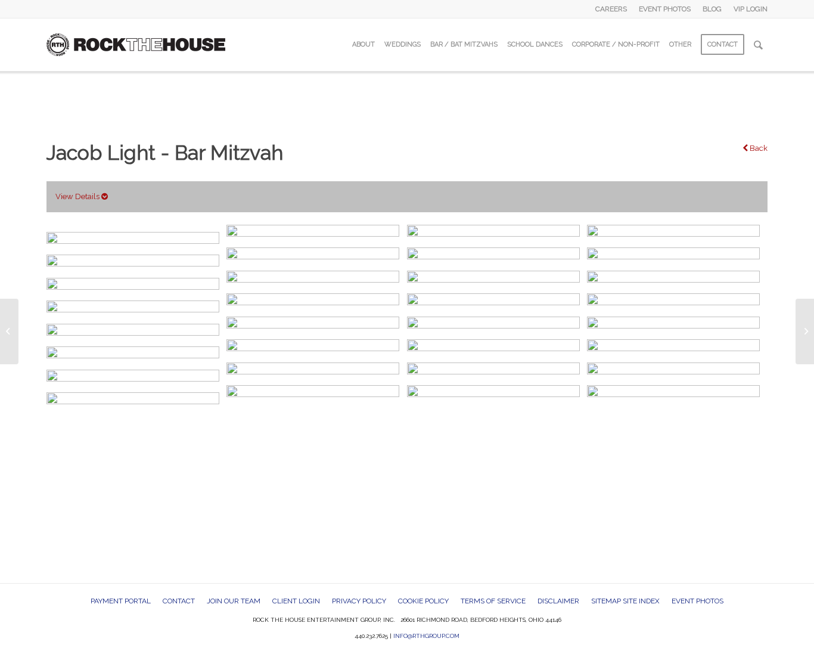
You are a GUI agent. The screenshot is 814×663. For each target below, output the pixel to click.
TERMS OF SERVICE (493, 601)
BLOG (712, 9)
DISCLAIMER (558, 601)
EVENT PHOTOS (665, 9)
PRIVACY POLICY (359, 601)
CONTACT (179, 601)
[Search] (758, 44)
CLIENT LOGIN (296, 601)
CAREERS (611, 9)
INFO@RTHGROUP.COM (426, 636)
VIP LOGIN (751, 9)
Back (758, 148)
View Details (78, 196)
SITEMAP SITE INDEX (625, 601)
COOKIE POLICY (423, 601)
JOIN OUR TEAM (233, 601)
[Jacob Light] (9, 331)
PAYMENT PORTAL (121, 601)
